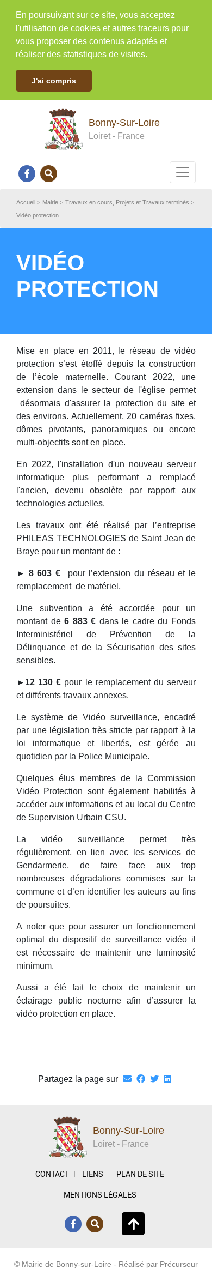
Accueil (25, 202)
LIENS (92, 1174)
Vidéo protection (37, 215)
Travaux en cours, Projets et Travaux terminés (127, 202)
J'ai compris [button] (54, 80)
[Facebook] (27, 173)
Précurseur (179, 1264)
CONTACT (52, 1174)
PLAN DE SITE (140, 1174)
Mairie (50, 202)
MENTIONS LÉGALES (100, 1194)
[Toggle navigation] (183, 172)
